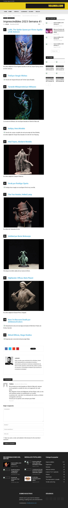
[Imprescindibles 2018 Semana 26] (50, 64)
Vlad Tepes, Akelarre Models (20, 142)
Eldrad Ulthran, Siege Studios (20, 335)
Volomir (31, 11)
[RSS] (58, 1)
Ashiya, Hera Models (16, 128)
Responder (11, 400)
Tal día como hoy (50, 482)
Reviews (48, 467)
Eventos (16, 11)
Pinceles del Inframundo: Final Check (15, 479)
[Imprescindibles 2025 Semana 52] (6, 464)
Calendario (24, 11)
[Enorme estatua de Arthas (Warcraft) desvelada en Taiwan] (28, 463)
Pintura (48, 474)
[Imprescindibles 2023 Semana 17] (49, 45)
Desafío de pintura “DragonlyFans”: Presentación (15, 471)
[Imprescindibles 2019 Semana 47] (49, 24)
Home (5, 11)
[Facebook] (52, 1)
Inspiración (49, 464)
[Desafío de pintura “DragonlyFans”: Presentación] (6, 471)
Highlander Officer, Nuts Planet (20, 278)
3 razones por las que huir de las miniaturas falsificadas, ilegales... (37, 471)
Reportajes (49, 477)
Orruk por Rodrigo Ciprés (18, 183)
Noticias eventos (50, 469)
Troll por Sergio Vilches (17, 76)
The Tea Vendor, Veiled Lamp (20, 194)
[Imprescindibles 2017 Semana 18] (50, 75)
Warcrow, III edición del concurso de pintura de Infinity (59, 31)
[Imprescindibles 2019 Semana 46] (60, 75)
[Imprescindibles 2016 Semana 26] (60, 64)
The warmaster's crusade (52, 479)
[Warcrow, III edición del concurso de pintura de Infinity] (49, 31)
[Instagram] (55, 1)
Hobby (10, 11)
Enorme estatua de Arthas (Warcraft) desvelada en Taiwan (37, 463)
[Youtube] (63, 1)
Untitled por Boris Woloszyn (19, 236)
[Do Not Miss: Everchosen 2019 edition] (28, 479)
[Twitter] (60, 1)
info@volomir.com (32, 503)
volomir (5, 18)
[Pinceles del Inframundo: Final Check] (6, 479)
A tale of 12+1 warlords (52, 472)
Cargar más (54, 51)
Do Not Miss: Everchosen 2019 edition (36, 479)
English (38, 11)
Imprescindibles (11, 18)
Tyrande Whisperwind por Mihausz (22, 87)
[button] (63, 12)
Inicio (4, 15)
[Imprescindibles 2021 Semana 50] (49, 39)
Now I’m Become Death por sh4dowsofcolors (19, 321)
